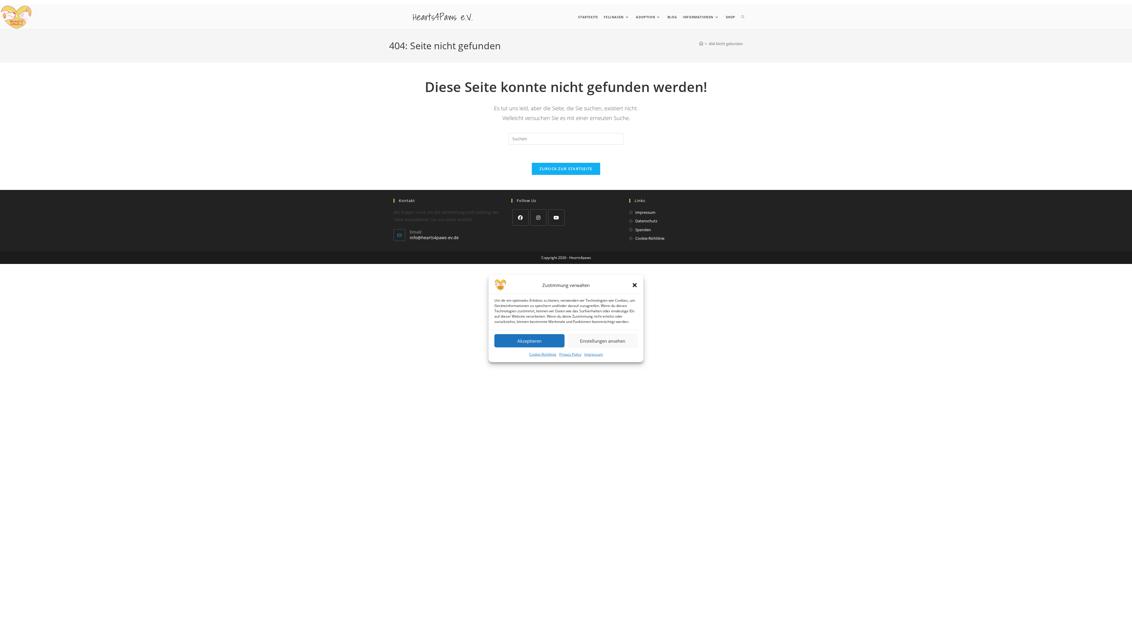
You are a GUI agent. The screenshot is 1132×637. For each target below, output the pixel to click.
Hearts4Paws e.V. (443, 16)
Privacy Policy (570, 354)
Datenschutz (646, 221)
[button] (635, 285)
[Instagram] (538, 217)
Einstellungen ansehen (602, 341)
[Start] (701, 43)
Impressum (593, 354)
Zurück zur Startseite (565, 168)
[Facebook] (520, 217)
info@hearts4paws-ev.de (434, 237)
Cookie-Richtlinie (542, 354)
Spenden (643, 229)
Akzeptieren (529, 341)
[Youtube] (556, 217)
